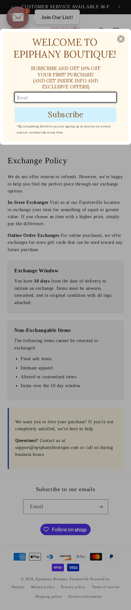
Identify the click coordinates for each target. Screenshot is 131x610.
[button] (121, 39)
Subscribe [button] (65, 114)
